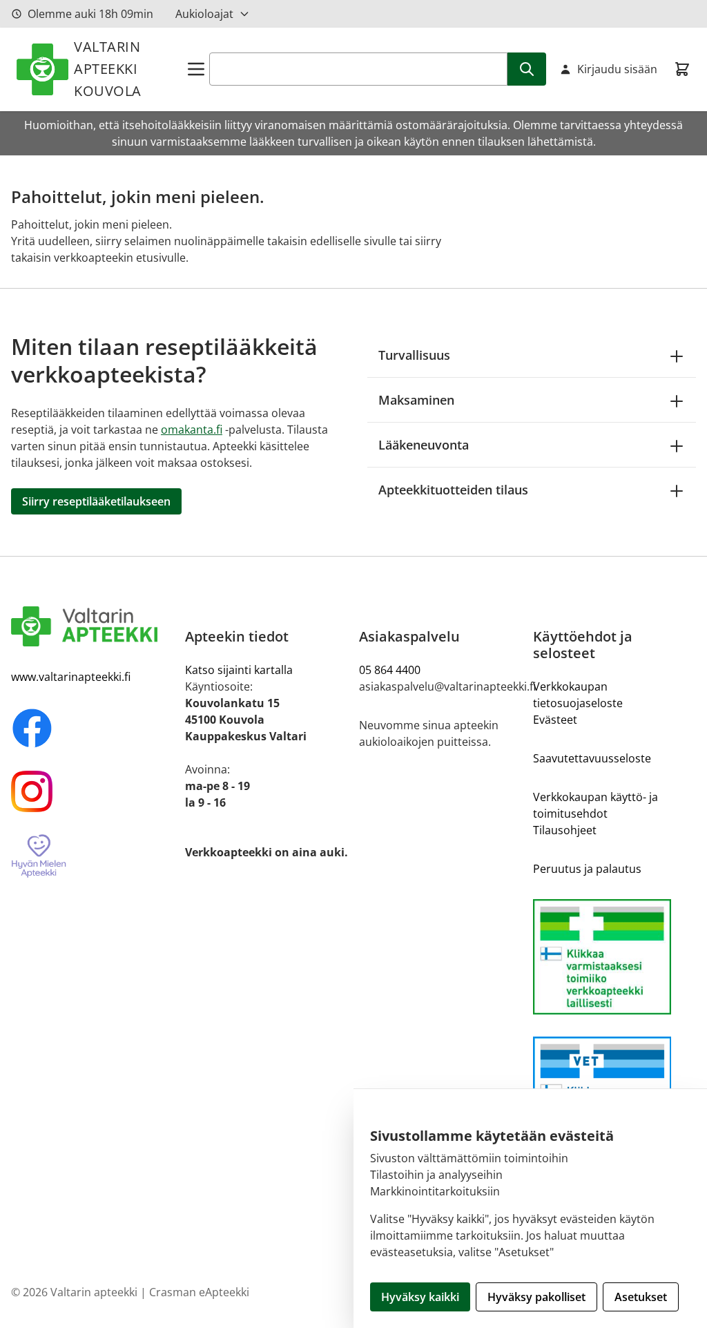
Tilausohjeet (565, 830)
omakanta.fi (191, 429)
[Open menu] (196, 69)
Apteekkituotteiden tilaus (453, 489)
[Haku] (526, 69)
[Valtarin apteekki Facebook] (92, 728)
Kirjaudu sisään (617, 69)
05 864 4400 (389, 669)
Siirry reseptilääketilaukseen (96, 501)
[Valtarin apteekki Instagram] (92, 791)
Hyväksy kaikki (420, 1297)
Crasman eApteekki (199, 1292)
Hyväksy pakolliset (536, 1297)
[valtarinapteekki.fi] (92, 626)
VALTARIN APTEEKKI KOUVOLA (108, 68)
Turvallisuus (414, 355)
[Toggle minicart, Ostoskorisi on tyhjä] (682, 69)
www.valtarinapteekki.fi (70, 676)
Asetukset (640, 1297)
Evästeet (555, 719)
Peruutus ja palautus (587, 868)
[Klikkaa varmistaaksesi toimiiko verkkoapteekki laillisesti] (614, 956)
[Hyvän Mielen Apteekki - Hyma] (92, 856)
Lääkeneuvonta (423, 444)
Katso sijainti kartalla (239, 669)
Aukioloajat (204, 13)
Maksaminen (416, 400)
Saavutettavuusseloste (592, 758)
